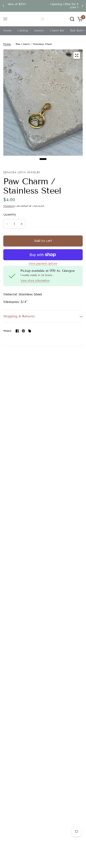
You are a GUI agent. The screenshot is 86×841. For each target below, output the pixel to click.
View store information (35, 280)
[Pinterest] (23, 331)
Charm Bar (57, 30)
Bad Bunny (77, 30)
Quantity (9, 214)
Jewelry (39, 30)
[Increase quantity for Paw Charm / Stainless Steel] (21, 224)
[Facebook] (17, 331)
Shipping (9, 206)
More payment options (43, 263)
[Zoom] (76, 55)
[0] (79, 19)
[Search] (72, 19)
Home (7, 30)
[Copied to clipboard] (29, 331)
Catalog (22, 30)
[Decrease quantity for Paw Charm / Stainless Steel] (7, 224)
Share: (7, 331)
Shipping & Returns (19, 316)
